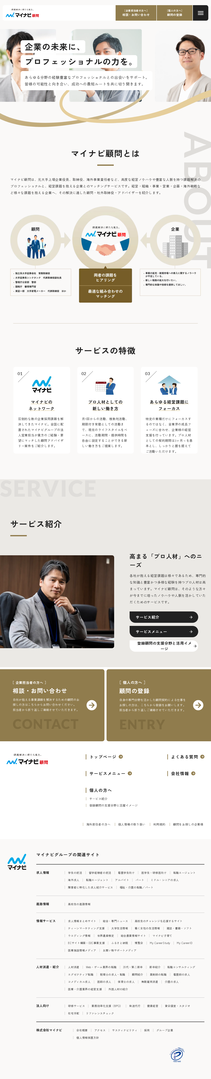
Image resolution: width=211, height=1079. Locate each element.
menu (200, 13)
